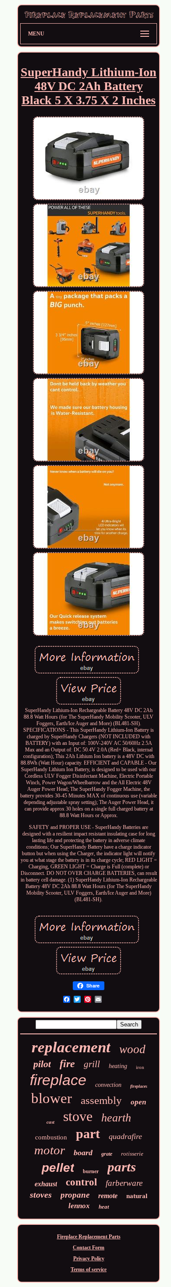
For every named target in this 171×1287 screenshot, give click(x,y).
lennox (79, 1206)
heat (104, 1206)
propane (75, 1194)
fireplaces (138, 1086)
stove (78, 1116)
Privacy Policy (88, 1258)
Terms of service (89, 1269)
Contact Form (88, 1248)
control (81, 1182)
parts (121, 1166)
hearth (116, 1117)
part (88, 1133)
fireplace (58, 1080)
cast (50, 1122)
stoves (41, 1194)
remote (108, 1195)
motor (49, 1150)
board (83, 1152)
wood (132, 1049)
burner (91, 1171)
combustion (51, 1137)
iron (140, 1067)
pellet (58, 1167)
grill (92, 1064)
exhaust (46, 1184)
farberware (124, 1183)
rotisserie (132, 1153)
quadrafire (125, 1136)
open (138, 1102)
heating (118, 1066)
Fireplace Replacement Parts (89, 1237)
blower (51, 1098)
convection (108, 1085)
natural (136, 1195)
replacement (71, 1047)
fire (67, 1063)
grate (106, 1154)
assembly (101, 1100)
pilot (42, 1063)
